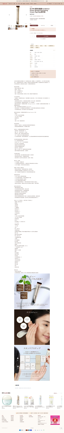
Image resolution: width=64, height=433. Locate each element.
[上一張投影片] (9, 15)
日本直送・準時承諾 (5, 421)
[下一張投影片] (26, 15)
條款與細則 (21, 419)
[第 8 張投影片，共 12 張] (26, 26)
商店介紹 (12, 416)
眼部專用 (32, 45)
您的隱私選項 (22, 421)
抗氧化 (37, 45)
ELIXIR (6, 393)
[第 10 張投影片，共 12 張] (12, 29)
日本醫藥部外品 (51, 45)
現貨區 (3, 416)
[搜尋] (54, 4)
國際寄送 (12, 420)
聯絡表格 (42, 424)
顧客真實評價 (4, 419)
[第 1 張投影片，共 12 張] (9, 26)
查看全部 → (55, 393)
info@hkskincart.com (41, 420)
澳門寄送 (12, 419)
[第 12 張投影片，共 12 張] (16, 29)
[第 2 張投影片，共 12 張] (12, 26)
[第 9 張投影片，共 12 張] (9, 29)
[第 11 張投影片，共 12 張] (14, 29)
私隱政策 (21, 420)
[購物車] (61, 4)
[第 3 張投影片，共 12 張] (14, 26)
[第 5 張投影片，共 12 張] (19, 26)
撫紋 (46, 45)
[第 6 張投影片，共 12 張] (21, 26)
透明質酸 (32, 47)
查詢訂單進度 (31, 416)
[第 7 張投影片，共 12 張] (24, 26)
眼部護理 (37, 47)
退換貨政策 (21, 416)
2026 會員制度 (4, 420)
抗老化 (41, 45)
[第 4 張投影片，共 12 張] (16, 26)
